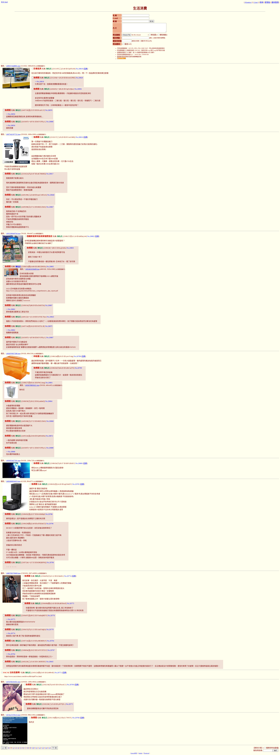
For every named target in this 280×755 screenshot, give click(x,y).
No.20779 (49, 629)
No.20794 (50, 641)
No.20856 (78, 89)
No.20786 (49, 514)
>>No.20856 (10, 114)
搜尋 (261, 2)
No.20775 (70, 603)
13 (43, 748)
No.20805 (50, 266)
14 (46, 748)
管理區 (267, 2)
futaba (140, 753)
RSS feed (4, 2)
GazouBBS (134, 753)
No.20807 (48, 305)
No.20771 (69, 704)
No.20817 (49, 174)
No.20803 (70, 248)
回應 (85, 69)
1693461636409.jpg (32, 269)
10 (33, 748)
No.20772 (58, 673)
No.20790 (49, 524)
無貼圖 (153, 35)
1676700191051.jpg (13, 682)
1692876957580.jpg (13, 353)
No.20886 (49, 122)
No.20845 (49, 662)
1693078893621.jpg (32, 385)
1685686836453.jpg (13, 481)
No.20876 (48, 110)
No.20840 (50, 195)
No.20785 (75, 484)
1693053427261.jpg (13, 460)
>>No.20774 (10, 633)
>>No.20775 (10, 619)
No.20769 (70, 685)
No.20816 (79, 137)
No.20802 (90, 236)
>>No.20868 (10, 452)
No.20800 (78, 463)
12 (40, 748)
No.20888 (49, 448)
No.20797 (51, 650)
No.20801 (49, 383)
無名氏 (18, 266)
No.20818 (79, 69)
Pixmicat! (146, 753)
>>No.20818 (39, 81)
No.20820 (79, 78)
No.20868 (49, 421)
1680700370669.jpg (13, 573)
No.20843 (50, 317)
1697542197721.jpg (13, 134)
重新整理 (275, 2)
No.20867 (49, 207)
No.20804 (48, 401)
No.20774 (67, 576)
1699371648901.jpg (13, 66)
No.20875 (48, 326)
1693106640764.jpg (13, 233)
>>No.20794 (10, 654)
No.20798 (77, 356)
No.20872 (49, 436)
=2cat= (255, 2)
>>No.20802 (10, 309)
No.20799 (78, 368)
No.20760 (75, 718)
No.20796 (50, 562)
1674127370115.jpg (13, 715)
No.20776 (51, 615)
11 (36, 748)
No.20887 (49, 337)
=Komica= (248, 2)
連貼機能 (163, 35)
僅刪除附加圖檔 (272, 748)
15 (49, 748)
